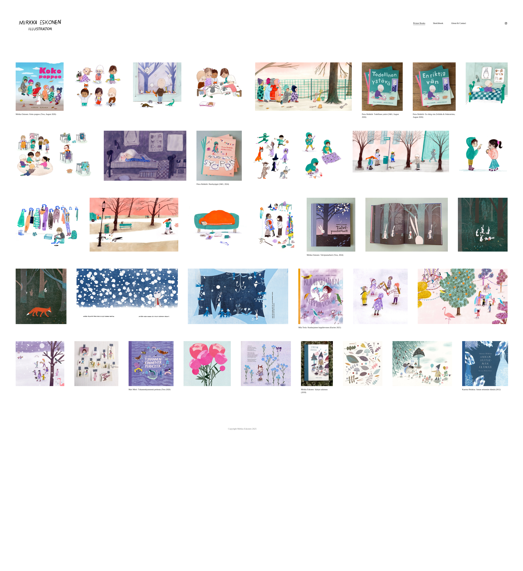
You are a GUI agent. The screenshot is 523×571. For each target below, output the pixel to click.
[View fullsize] (40, 86)
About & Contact (458, 23)
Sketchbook (438, 23)
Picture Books (419, 23)
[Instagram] (506, 23)
